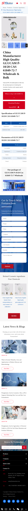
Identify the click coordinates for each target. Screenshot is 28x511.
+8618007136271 (21, 485)
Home (4, 7)
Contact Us (6, 468)
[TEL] (14, 509)
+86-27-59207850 (12, 485)
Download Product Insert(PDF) (14, 105)
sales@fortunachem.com (14, 481)
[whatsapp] (10, 509)
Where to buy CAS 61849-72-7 (14, 96)
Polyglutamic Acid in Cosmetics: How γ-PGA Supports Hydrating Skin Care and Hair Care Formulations (13, 395)
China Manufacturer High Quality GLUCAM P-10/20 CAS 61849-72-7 (13, 11)
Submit (7, 266)
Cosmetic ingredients (19, 7)
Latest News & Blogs (14, 326)
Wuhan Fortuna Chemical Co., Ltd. (13, 493)
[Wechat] (18, 509)
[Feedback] (22, 509)
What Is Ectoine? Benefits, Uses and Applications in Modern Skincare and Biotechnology (11, 362)
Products (9, 7)
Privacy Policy (12, 496)
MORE (14, 316)
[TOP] (26, 509)
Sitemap (5, 496)
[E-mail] (6, 509)
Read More (7, 368)
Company (6, 458)
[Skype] (2, 509)
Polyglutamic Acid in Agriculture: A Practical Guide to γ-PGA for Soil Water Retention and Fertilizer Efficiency (13, 428)
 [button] (1, 45)
